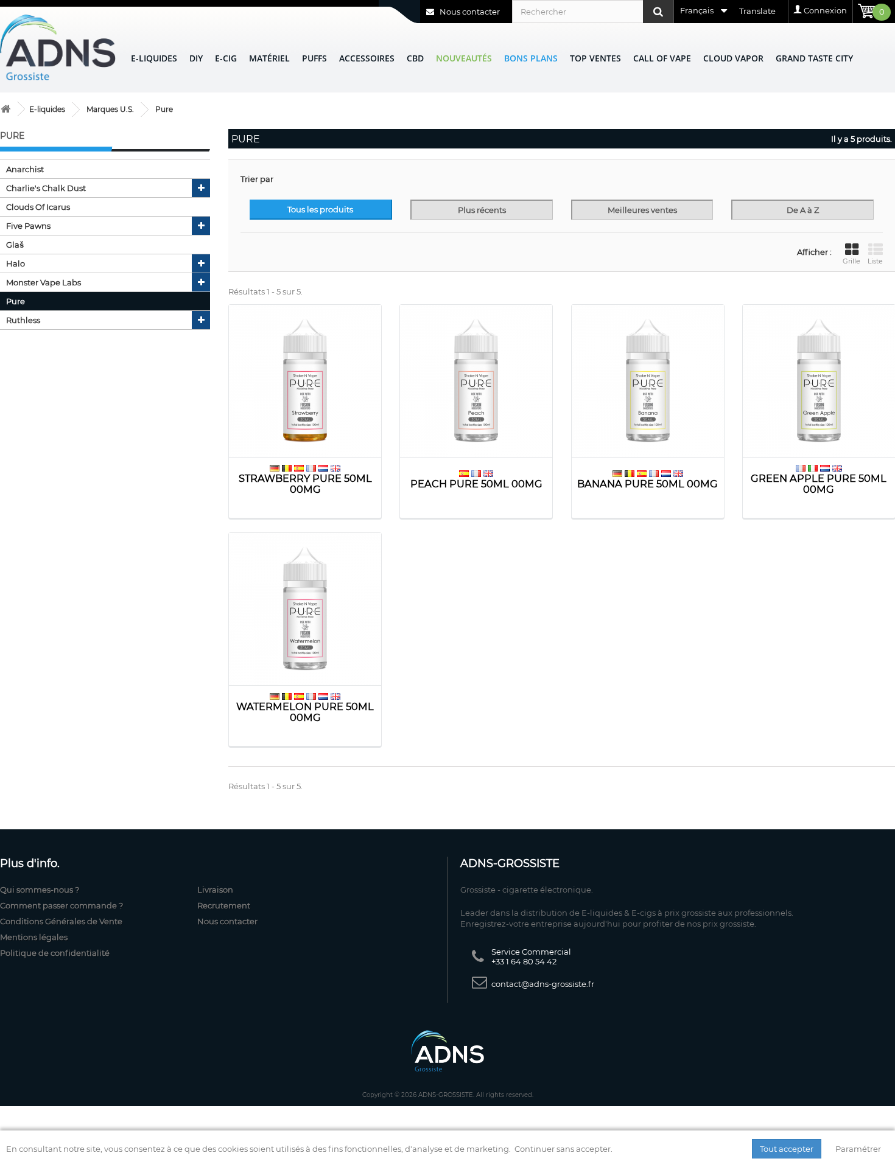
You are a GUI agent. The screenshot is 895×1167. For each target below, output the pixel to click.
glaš (15, 244)
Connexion (825, 10)
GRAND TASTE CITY (814, 58)
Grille (851, 261)
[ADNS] (58, 47)
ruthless (23, 320)
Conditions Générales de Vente (61, 921)
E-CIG (226, 58)
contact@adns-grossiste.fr (542, 984)
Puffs (314, 58)
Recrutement (223, 905)
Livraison (215, 889)
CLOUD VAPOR (733, 58)
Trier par (256, 179)
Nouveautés (464, 58)
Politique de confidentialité (55, 953)
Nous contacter (469, 11)
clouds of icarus (38, 207)
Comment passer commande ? (61, 905)
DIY (196, 58)
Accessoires (367, 58)
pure (15, 301)
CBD (415, 58)
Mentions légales (34, 937)
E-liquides (154, 58)
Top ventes (595, 58)
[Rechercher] (658, 11)
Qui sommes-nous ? (39, 889)
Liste (875, 261)
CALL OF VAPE (662, 58)
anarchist (25, 169)
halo (15, 263)
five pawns (28, 226)
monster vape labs (43, 282)
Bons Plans (531, 58)
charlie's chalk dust (46, 188)
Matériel (269, 58)
